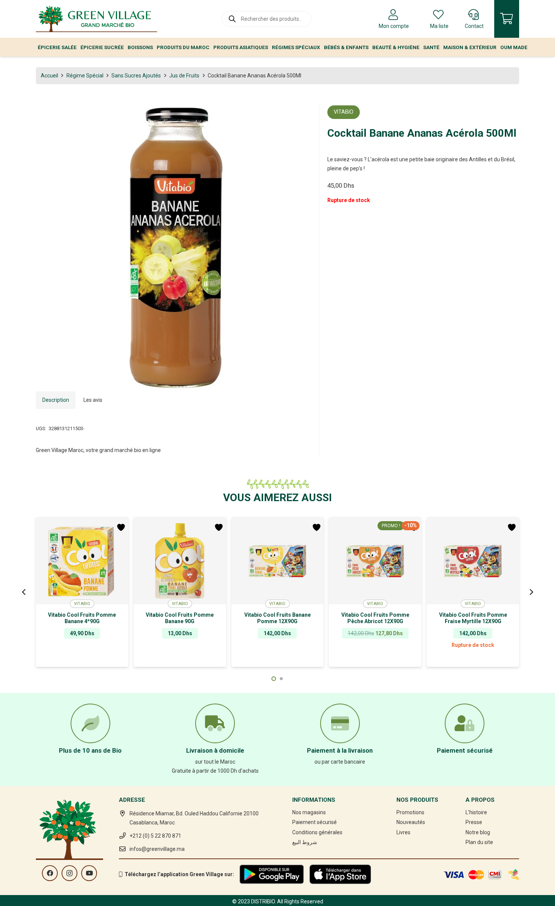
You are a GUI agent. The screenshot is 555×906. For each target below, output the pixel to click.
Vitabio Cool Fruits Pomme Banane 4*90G (82, 618)
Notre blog (478, 832)
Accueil (49, 76)
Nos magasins (309, 812)
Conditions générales (317, 832)
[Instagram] (69, 873)
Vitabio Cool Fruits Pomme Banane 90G (180, 618)
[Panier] (506, 19)
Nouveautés (410, 822)
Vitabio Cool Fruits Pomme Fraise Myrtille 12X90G (473, 618)
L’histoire (476, 812)
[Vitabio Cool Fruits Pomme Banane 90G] (180, 560)
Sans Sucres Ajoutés (136, 76)
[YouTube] (89, 873)
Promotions (410, 812)
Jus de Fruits (184, 76)
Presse (474, 822)
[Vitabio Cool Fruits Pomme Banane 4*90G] (82, 560)
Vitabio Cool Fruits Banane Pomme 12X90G (277, 618)
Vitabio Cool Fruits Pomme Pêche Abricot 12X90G (375, 618)
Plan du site (479, 842)
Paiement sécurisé (314, 822)
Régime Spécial (84, 76)
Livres (403, 832)
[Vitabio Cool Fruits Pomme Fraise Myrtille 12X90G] (473, 560)
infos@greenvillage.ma (157, 849)
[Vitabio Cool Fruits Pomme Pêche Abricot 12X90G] (375, 560)
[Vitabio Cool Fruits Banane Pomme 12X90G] (277, 560)
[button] (300, 116)
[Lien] (96, 19)
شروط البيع (304, 842)
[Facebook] (50, 873)
